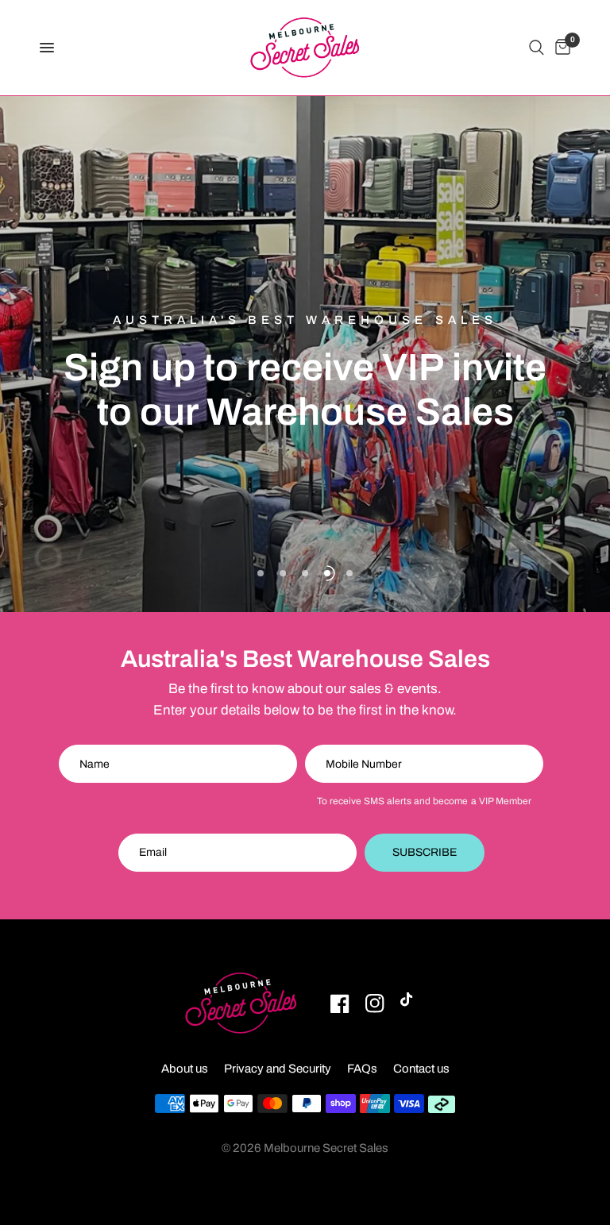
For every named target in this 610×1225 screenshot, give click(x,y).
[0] (560, 47)
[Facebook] (339, 1003)
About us (184, 1068)
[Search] (536, 47)
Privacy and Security (277, 1068)
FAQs (362, 1068)
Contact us (421, 1068)
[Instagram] (374, 1003)
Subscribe (424, 852)
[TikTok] (409, 1003)
